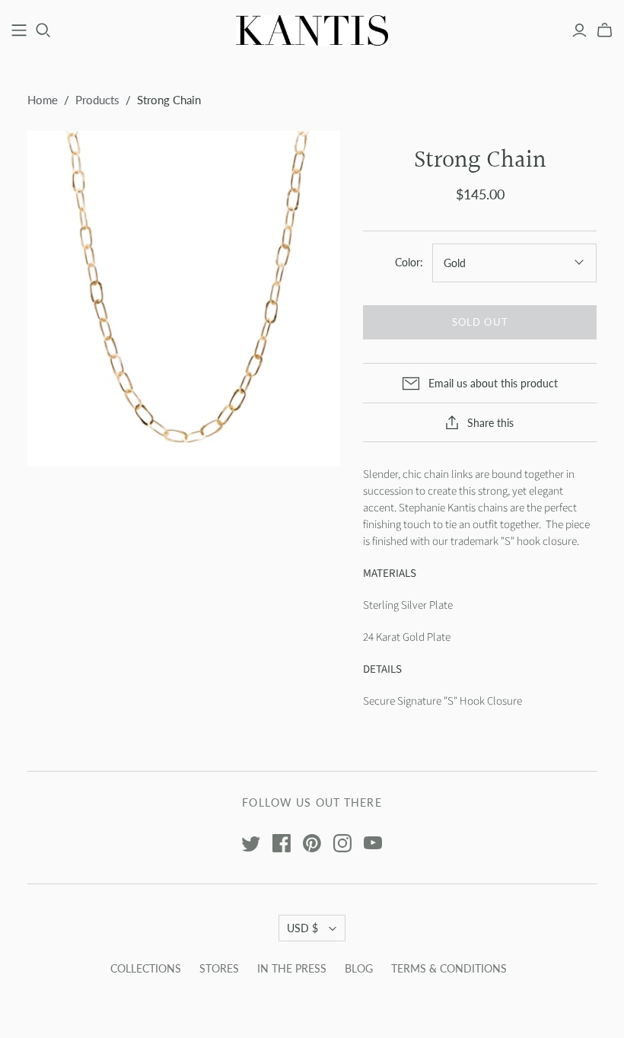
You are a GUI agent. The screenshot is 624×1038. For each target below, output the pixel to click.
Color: (409, 262)
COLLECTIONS (145, 968)
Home (42, 100)
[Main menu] (19, 30)
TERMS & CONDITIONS (449, 968)
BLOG (359, 968)
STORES (219, 968)
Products (97, 100)
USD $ (302, 928)
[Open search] (43, 30)
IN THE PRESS (291, 968)
